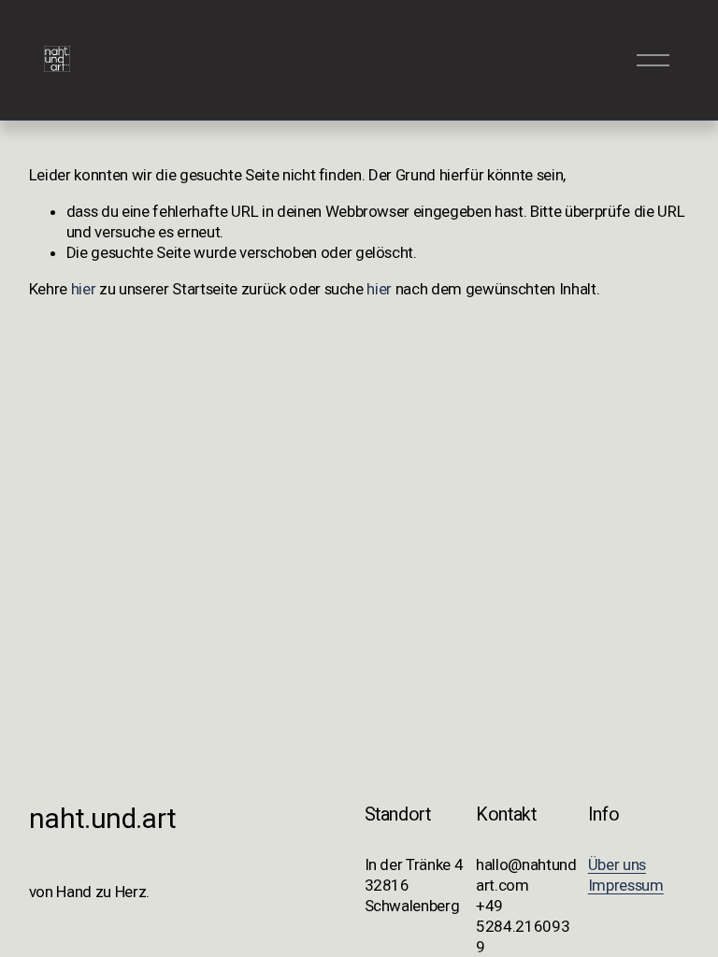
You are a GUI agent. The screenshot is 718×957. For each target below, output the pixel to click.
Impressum (626, 885)
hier (83, 288)
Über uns (617, 864)
